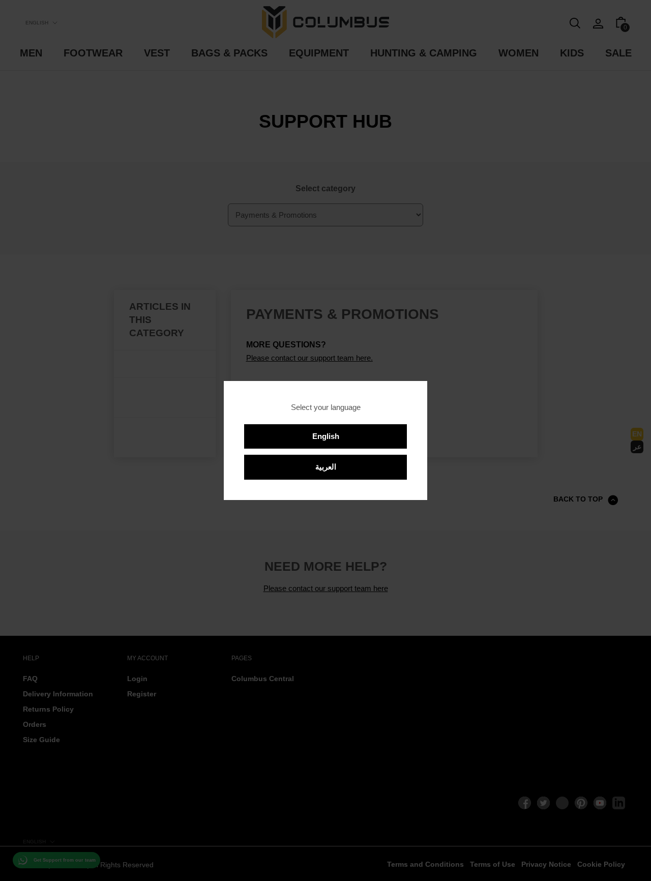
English (325, 436)
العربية (325, 466)
